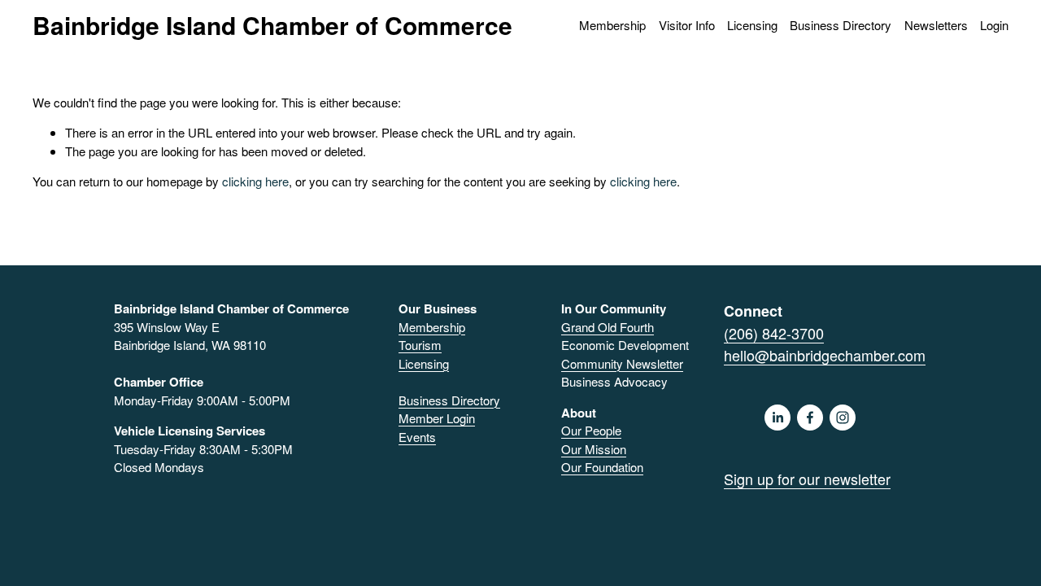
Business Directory (840, 24)
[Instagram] (843, 418)
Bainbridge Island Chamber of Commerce (272, 24)
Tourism (420, 344)
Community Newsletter (622, 363)
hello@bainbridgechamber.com (825, 354)
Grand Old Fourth (607, 326)
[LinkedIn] (777, 418)
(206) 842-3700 (774, 332)
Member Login (437, 417)
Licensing (752, 24)
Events (417, 436)
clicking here (255, 181)
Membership (432, 326)
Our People (591, 430)
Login (994, 24)
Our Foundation (602, 466)
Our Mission (593, 448)
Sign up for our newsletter (807, 478)
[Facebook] (810, 418)
